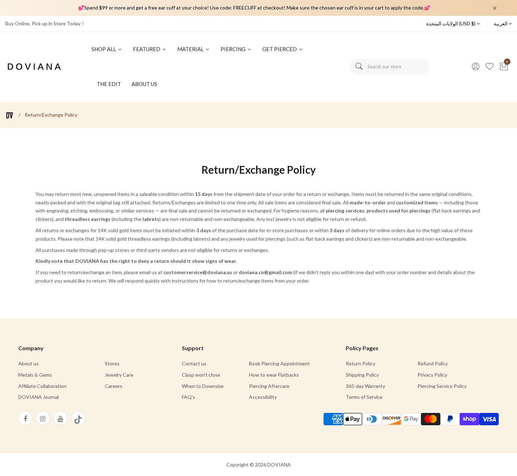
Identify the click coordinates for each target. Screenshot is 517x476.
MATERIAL (191, 49)
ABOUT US (144, 84)
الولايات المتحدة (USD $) (451, 23)
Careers (113, 386)
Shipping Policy (362, 375)
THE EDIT (109, 84)
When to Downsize (203, 386)
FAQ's (188, 397)
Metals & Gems (35, 375)
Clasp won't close (201, 375)
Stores (112, 363)
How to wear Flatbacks (274, 375)
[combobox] (389, 66)
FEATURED (147, 49)
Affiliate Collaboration (42, 386)
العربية (501, 23)
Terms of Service (364, 397)
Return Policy (360, 363)
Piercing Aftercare (269, 386)
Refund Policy (432, 363)
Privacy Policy (432, 375)
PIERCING (234, 49)
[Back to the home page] (9, 115)
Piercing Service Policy (442, 386)
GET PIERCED (280, 49)
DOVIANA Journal (38, 397)
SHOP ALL (104, 49)
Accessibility (263, 397)
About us (28, 363)
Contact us (194, 363)
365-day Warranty (365, 386)
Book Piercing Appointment (279, 363)
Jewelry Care (119, 375)
